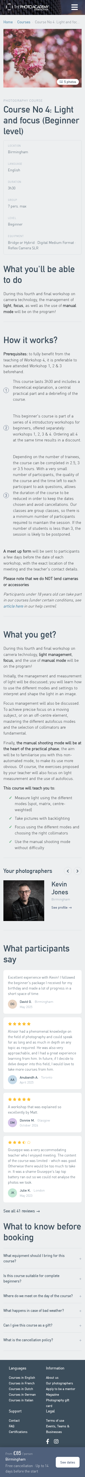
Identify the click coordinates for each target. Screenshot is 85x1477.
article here (13, 605)
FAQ (11, 1426)
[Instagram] (56, 1441)
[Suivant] (78, 871)
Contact (14, 1420)
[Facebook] (47, 1441)
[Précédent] (68, 871)
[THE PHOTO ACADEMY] (28, 7)
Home (8, 21)
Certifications (18, 1432)
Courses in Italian (21, 1400)
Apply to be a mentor (60, 1389)
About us (52, 1377)
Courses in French (22, 1383)
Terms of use (55, 1420)
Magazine (52, 1394)
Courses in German (22, 1394)
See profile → (61, 907)
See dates (67, 1462)
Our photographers (59, 1383)
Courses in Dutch (21, 1389)
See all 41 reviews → (21, 1210)
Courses (23, 21)
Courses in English (22, 1377)
